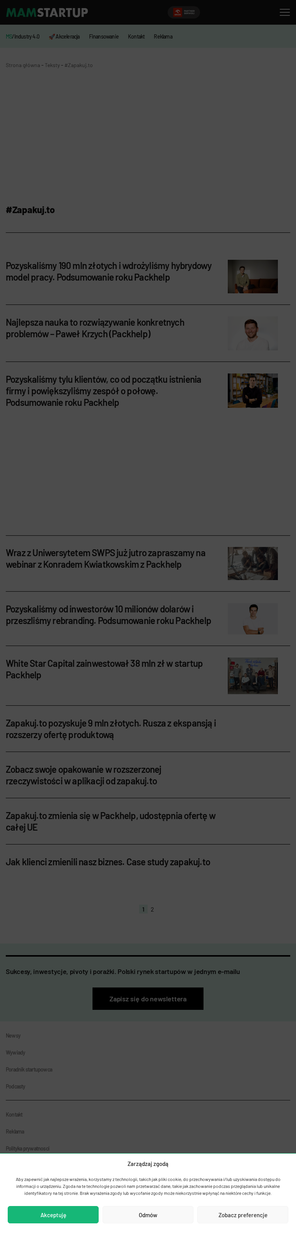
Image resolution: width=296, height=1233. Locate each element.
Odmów (148, 1214)
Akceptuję (53, 1214)
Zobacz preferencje (243, 1214)
